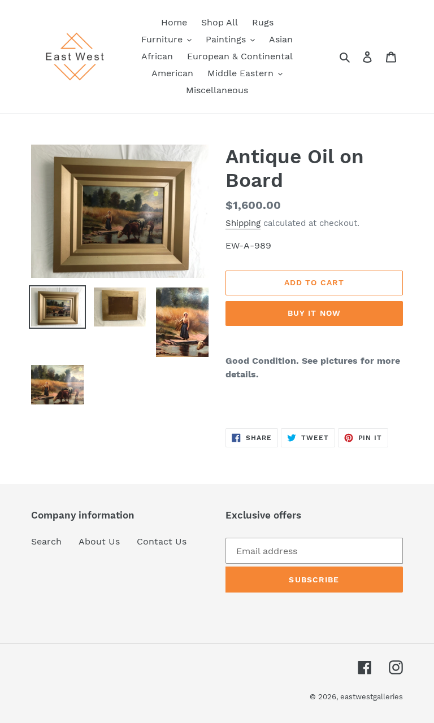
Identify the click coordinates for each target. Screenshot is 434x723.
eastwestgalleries (371, 696)
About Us (99, 541)
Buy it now (314, 312)
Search (46, 541)
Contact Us (161, 541)
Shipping (243, 223)
